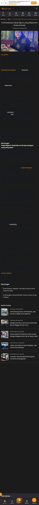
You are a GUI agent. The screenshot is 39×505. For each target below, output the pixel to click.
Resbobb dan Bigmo (8, 70)
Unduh (34, 3)
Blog (9, 19)
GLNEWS (5, 55)
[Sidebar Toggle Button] (36, 8)
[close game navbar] (13, 8)
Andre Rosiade (26, 168)
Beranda (3, 19)
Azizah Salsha (6, 273)
